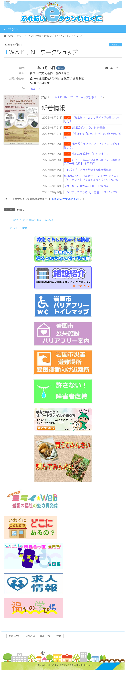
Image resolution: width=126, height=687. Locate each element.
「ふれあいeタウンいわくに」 (65, 199)
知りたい (30, 635)
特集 (58, 635)
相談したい (15, 635)
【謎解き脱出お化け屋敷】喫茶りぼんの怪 (31, 220)
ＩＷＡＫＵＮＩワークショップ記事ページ (77, 97)
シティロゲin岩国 (18, 228)
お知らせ (115, 44)
